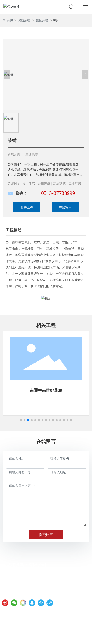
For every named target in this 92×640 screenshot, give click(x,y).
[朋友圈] (23, 602)
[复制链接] (49, 602)
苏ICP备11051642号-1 (19, 633)
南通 (72, 633)
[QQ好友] (32, 602)
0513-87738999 (58, 193)
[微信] (14, 602)
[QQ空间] (41, 602)
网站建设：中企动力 (56, 633)
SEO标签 (83, 633)
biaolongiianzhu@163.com (30, 594)
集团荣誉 (42, 20)
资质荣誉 (24, 20)
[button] (21, 420)
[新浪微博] (5, 602)
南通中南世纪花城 (46, 390)
